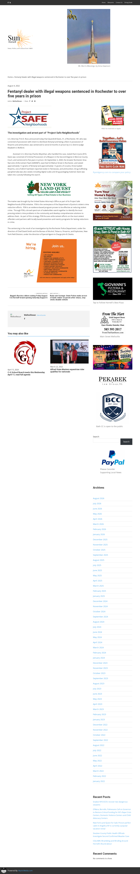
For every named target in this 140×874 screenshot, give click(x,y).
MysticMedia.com (25, 870)
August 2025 (98, 560)
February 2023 (99, 714)
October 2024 (99, 611)
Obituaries (111, 2)
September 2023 (100, 678)
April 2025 (97, 580)
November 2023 (100, 668)
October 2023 (99, 673)
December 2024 (100, 601)
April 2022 (97, 765)
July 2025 (97, 565)
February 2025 (99, 591)
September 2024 (100, 616)
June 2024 (97, 632)
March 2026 (98, 524)
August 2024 (98, 621)
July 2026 (97, 503)
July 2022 (97, 750)
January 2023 (99, 719)
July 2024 (97, 627)
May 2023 (97, 699)
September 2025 (100, 555)
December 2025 (100, 539)
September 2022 (100, 740)
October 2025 (99, 549)
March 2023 (98, 709)
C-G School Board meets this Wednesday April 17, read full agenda (26, 373)
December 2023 (100, 663)
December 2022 (100, 724)
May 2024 (97, 637)
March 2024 (98, 647)
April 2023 (97, 704)
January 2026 (99, 534)
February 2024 (99, 652)
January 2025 (99, 596)
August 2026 (98, 498)
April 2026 (97, 519)
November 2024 (100, 606)
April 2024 (97, 642)
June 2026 (97, 508)
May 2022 (97, 760)
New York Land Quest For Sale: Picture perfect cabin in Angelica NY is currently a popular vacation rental (112, 826)
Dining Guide (128, 2)
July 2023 (97, 688)
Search (96, 436)
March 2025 (98, 585)
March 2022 (98, 771)
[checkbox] (4, 870)
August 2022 (98, 745)
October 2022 (99, 735)
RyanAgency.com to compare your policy (111, 172)
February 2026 (99, 529)
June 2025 (97, 570)
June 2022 (97, 755)
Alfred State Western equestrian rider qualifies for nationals (67, 370)
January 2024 (99, 657)
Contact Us (119, 2)
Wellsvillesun (17, 101)
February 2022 (99, 776)
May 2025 (97, 575)
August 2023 (98, 683)
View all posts (41, 315)
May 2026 (97, 513)
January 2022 (99, 781)
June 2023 (97, 693)
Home (104, 2)
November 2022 (100, 729)
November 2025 (100, 544)
